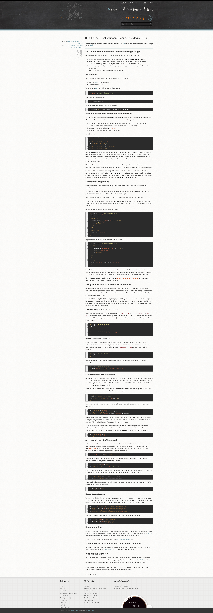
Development (76, 41)
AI (60, 586)
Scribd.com (107, 549)
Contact (143, 2)
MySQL (74, 45)
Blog (61, 588)
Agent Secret (88, 586)
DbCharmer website (123, 539)
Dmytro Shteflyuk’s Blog (121, 586)
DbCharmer (94, 46)
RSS (151, 2)
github (150, 533)
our (123, 44)
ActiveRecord (68, 45)
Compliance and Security (67, 593)
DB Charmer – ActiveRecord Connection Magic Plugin (116, 37)
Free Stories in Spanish (91, 598)
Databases (70, 41)
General (62, 600)
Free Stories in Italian (90, 595)
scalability (76, 47)
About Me (133, 2)
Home (124, 2)
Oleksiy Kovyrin (142, 560)
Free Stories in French (90, 591)
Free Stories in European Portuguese (95, 588)
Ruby (78, 45)
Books (62, 591)
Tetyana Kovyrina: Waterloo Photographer (126, 588)
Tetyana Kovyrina (90, 610)
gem (96, 82)
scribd (81, 47)
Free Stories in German (91, 593)
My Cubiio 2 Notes (89, 600)
